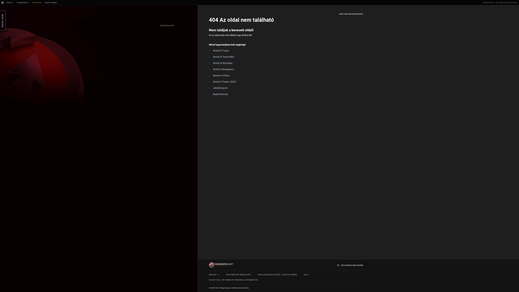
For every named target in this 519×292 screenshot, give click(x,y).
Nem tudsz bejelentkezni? (351, 14)
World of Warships (222, 63)
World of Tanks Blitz (223, 56)
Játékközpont (220, 88)
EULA (306, 275)
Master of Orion (221, 75)
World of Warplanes (223, 69)
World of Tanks (221, 50)
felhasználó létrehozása (508, 2)
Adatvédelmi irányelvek (238, 275)
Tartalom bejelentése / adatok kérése (277, 275)
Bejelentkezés (488, 2)
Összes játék (2, 20)
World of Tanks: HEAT (224, 81)
